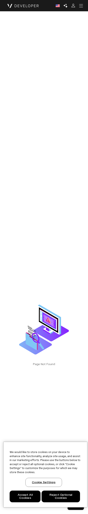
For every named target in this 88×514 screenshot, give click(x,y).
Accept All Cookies (25, 496)
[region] (45, 474)
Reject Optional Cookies (60, 496)
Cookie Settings (43, 482)
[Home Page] (23, 5)
